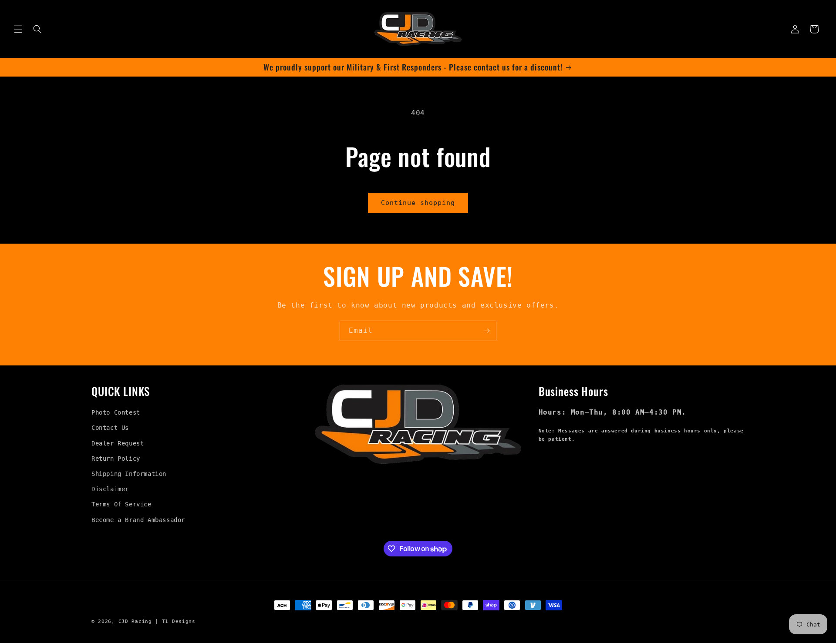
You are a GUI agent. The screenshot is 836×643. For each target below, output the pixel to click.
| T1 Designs (175, 621)
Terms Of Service (121, 504)
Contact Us (110, 427)
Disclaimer (110, 489)
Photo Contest (115, 412)
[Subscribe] (486, 331)
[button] (18, 29)
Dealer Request (117, 443)
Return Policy (115, 458)
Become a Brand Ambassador (138, 519)
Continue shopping (418, 203)
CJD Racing (135, 621)
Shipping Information (128, 473)
